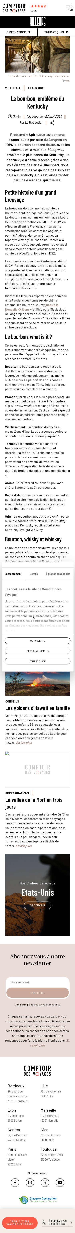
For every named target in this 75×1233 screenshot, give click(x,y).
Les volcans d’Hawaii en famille (37, 708)
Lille (44, 1085)
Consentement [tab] (13, 573)
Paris (12, 1149)
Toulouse (49, 1149)
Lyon (12, 1110)
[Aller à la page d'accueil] (15, 8)
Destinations (17, 32)
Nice (44, 1129)
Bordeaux (16, 1085)
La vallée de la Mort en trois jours (33, 803)
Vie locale (13, 88)
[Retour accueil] (38, 21)
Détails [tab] (34, 573)
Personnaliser (36, 650)
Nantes (14, 1129)
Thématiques (54, 32)
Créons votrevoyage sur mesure (19, 1223)
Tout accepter (37, 640)
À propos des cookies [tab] (58, 573)
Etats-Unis (36, 88)
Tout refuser (38, 661)
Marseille (48, 1110)
